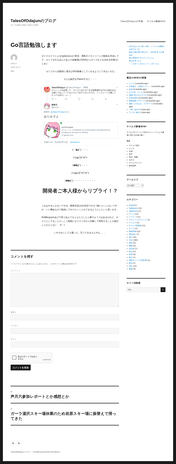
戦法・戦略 (133, 157)
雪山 (131, 266)
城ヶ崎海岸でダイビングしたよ (141, 58)
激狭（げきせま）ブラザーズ (140, 104)
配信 (131, 263)
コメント (15, 270)
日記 (12, 71)
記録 (131, 89)
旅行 (131, 237)
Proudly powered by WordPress (46, 452)
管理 (131, 254)
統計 (131, 257)
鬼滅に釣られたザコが (138, 95)
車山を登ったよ (135, 61)
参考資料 (132, 165)
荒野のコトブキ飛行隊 (138, 260)
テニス (131, 228)
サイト (13, 339)
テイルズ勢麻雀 (135, 225)
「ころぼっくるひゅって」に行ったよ (144, 63)
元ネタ (131, 160)
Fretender (133, 98)
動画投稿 (132, 231)
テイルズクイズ (135, 163)
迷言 (131, 154)
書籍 (131, 246)
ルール (131, 83)
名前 (13, 312)
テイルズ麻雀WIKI (156, 21)
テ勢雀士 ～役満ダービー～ (140, 86)
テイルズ (132, 222)
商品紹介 (132, 234)
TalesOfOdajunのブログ (33, 20)
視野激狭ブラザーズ (137, 101)
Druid (131, 205)
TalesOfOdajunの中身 (131, 21)
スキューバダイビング (138, 220)
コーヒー (132, 217)
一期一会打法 (134, 109)
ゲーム (131, 214)
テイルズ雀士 (134, 145)
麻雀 (131, 269)
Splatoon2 (133, 208)
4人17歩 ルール (136, 92)
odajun (14, 63)
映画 (131, 243)
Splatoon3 (133, 211)
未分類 (131, 248)
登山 (131, 251)
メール (14, 325)
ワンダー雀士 (134, 112)
